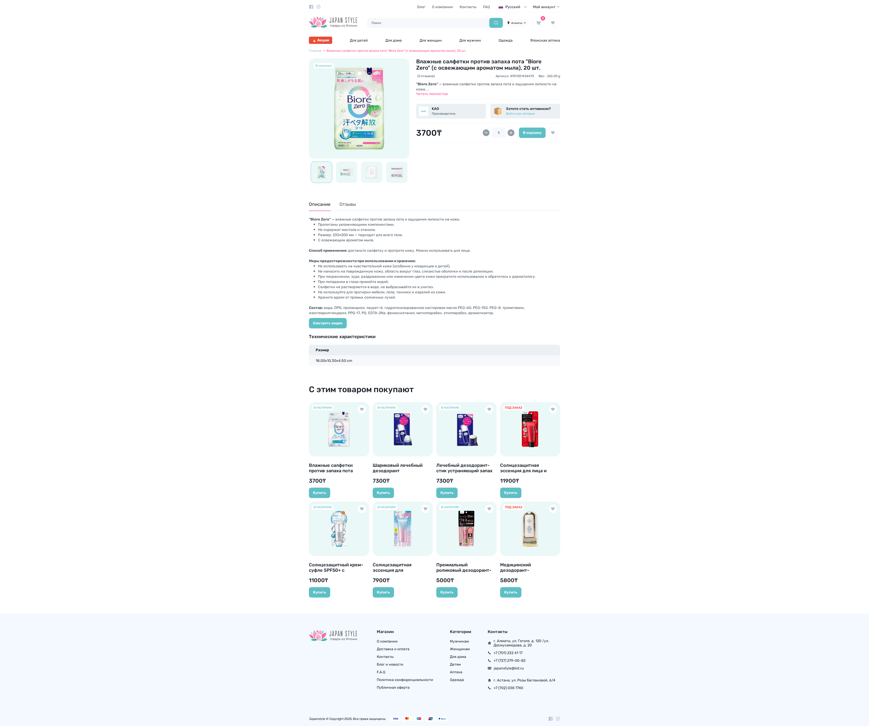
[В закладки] (552, 132)
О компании (442, 7)
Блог (421, 7)
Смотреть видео (328, 323)
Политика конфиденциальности (405, 680)
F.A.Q (381, 672)
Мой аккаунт (544, 7)
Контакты (468, 7)
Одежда (506, 40)
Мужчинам (459, 641)
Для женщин (431, 40)
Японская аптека (545, 40)
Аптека (456, 672)
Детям (455, 664)
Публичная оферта (393, 687)
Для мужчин (470, 40)
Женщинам (460, 649)
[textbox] (514, 7)
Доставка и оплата (393, 649)
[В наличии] (359, 108)
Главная (315, 51)
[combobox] (514, 7)
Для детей (359, 40)
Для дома (393, 40)
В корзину (532, 132)
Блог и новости (390, 664)
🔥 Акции (320, 40)
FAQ (486, 7)
